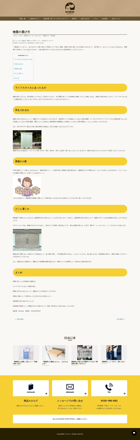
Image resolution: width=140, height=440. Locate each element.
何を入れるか (18, 64)
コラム (95, 19)
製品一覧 (22, 19)
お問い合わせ (85, 19)
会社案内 (105, 19)
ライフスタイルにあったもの (23, 59)
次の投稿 (121, 319)
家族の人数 (18, 68)
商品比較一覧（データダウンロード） (56, 19)
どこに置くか (18, 73)
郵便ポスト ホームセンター (33, 36)
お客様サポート (35, 19)
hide (26, 55)
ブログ (21, 36)
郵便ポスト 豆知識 (49, 36)
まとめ (16, 78)
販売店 (74, 19)
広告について (116, 19)
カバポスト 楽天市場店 (70, 8)
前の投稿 (19, 319)
